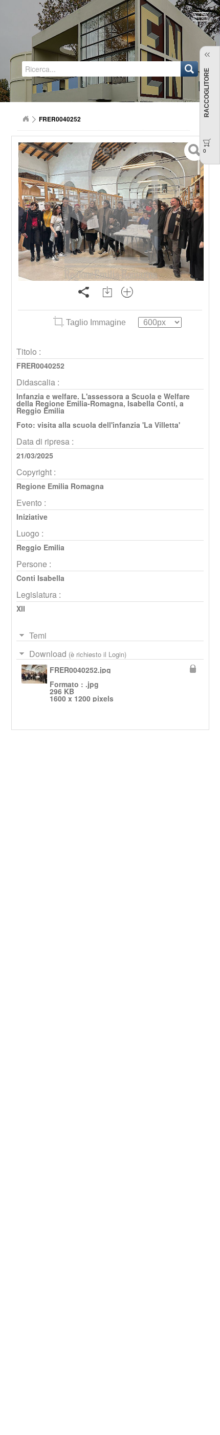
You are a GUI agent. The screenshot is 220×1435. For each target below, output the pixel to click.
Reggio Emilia (40, 547)
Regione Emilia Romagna (60, 486)
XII (20, 608)
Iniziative (32, 517)
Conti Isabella (40, 578)
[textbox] (71, 69)
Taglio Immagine (96, 322)
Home (25, 119)
